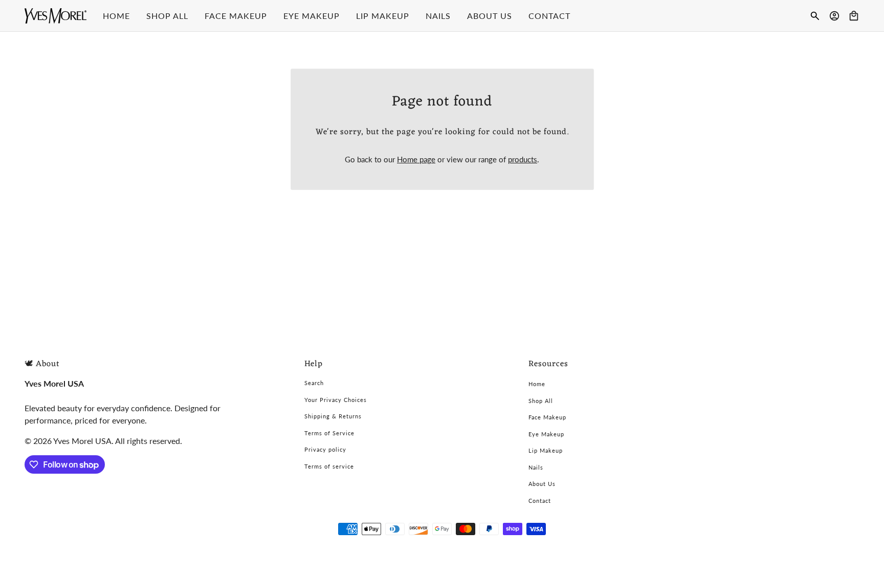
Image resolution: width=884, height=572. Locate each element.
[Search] (815, 16)
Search (314, 382)
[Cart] (853, 16)
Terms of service (329, 466)
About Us (542, 483)
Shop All (540, 400)
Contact (539, 500)
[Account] (834, 16)
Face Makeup (547, 417)
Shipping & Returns (333, 416)
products (522, 159)
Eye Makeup (546, 434)
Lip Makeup (545, 450)
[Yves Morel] (55, 16)
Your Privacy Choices (335, 399)
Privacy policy (325, 449)
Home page (416, 159)
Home (536, 383)
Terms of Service (329, 433)
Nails (535, 467)
